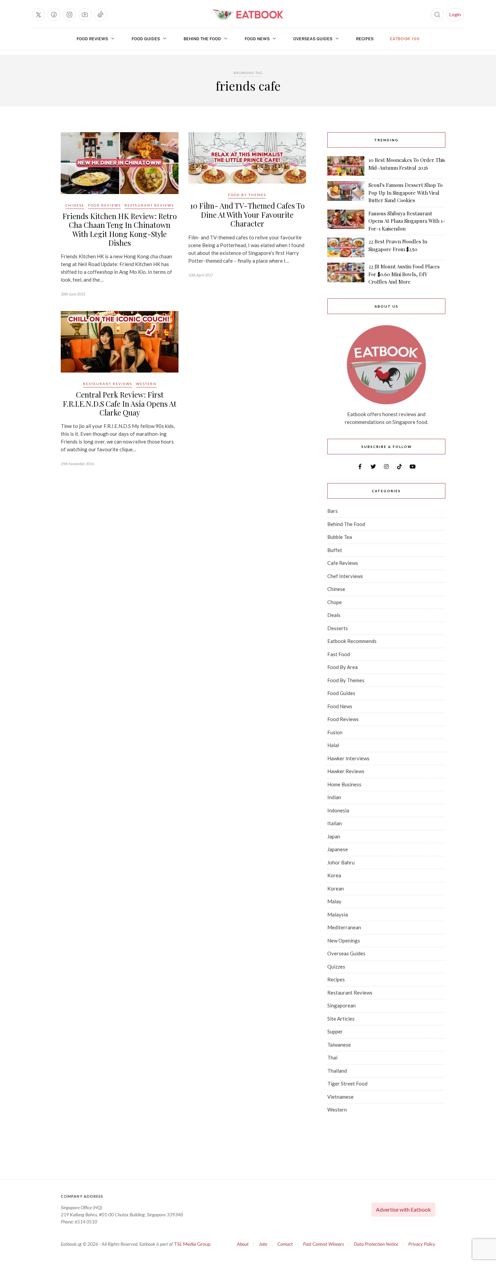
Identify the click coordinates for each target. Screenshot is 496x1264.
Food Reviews (92, 39)
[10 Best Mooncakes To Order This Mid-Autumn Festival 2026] (345, 166)
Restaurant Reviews (149, 205)
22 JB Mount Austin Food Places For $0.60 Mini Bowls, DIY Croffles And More (404, 274)
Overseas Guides (312, 39)
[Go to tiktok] (100, 14)
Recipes (365, 39)
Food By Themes (247, 195)
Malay (334, 901)
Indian (334, 797)
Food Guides (146, 39)
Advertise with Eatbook (403, 1209)
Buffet (334, 550)
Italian (334, 823)
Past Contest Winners (323, 1244)
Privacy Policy (421, 1244)
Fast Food (338, 654)
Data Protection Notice (376, 1244)
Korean (335, 888)
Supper (335, 1031)
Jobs (263, 1244)
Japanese (337, 849)
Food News (257, 39)
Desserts (337, 628)
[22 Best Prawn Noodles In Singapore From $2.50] (345, 247)
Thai (332, 1057)
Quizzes (336, 966)
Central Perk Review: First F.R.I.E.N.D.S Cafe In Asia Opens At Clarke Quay (119, 403)
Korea (334, 875)
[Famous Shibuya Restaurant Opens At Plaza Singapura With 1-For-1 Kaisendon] (345, 221)
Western (146, 384)
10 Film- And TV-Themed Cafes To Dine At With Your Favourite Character (247, 214)
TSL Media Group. (193, 1244)
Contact (285, 1244)
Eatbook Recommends (352, 641)
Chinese (74, 205)
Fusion (334, 732)
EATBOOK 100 (405, 39)
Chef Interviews (345, 576)
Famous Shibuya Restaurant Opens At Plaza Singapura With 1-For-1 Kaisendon (406, 221)
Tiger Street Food (347, 1083)
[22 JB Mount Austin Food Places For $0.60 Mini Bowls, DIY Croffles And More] (345, 274)
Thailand (337, 1071)
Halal (333, 745)
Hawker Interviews (348, 758)
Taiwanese (339, 1045)
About (243, 1244)
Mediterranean (344, 927)
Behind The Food (202, 39)
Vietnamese (340, 1097)
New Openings (343, 940)
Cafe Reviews (342, 563)
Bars (332, 511)
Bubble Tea (339, 537)
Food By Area (342, 667)
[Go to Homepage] (248, 14)
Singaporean (341, 1005)
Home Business (344, 784)
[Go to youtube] (85, 14)
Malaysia (337, 914)
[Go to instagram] (69, 14)
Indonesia (338, 810)
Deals (333, 615)
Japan (333, 836)
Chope (334, 602)
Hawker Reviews (345, 771)
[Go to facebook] (54, 14)
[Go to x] (38, 14)
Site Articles (341, 1019)
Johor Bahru (341, 862)
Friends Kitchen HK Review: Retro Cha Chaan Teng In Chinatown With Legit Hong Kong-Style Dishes (119, 229)
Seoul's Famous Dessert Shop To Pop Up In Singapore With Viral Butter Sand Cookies (405, 193)
